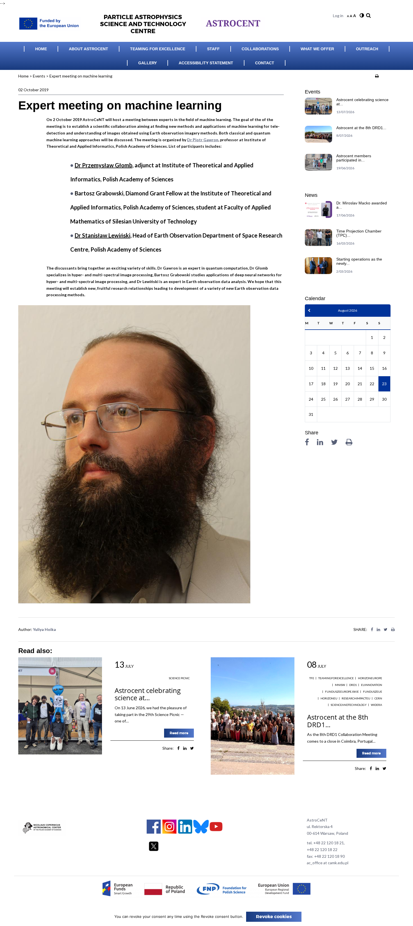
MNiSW (340, 684)
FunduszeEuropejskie (342, 691)
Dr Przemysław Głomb (103, 165)
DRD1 (353, 684)
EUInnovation (371, 684)
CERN (378, 698)
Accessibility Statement (206, 63)
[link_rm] (368, 15)
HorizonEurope (370, 678)
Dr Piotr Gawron (202, 139)
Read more (179, 733)
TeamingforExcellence (336, 678)
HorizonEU (329, 698)
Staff (213, 49)
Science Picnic (179, 678)
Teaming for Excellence (157, 49)
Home (41, 49)
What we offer (317, 49)
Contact (264, 63)
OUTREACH (367, 49)
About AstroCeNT (88, 49)
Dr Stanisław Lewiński (102, 235)
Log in (338, 15)
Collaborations (260, 49)
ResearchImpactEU (356, 698)
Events (39, 76)
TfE (311, 678)
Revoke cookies (274, 916)
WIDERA (376, 704)
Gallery (147, 63)
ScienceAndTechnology (349, 704)
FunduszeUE (372, 691)
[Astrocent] (51, 22)
